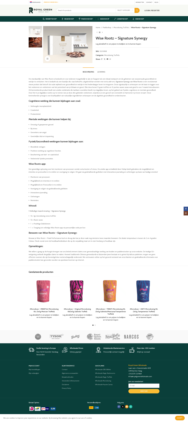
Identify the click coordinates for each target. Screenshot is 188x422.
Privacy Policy (66, 388)
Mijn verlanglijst (34, 373)
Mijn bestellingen (34, 369)
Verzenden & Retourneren (70, 381)
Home (98, 27)
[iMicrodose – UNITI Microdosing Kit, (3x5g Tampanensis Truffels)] (143, 291)
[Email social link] (128, 2)
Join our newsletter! (135, 381)
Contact (64, 369)
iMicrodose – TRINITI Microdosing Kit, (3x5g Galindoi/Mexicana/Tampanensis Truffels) (110, 311)
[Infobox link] (44, 351)
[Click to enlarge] (47, 58)
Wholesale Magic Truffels (103, 377)
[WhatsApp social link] (131, 2)
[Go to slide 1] (66, 60)
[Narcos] (131, 336)
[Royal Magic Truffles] (112, 336)
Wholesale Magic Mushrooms (105, 373)
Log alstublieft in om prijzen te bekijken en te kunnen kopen (118, 44)
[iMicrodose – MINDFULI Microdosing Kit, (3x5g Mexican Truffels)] (44, 291)
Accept (180, 418)
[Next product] (102, 32)
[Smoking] (75, 336)
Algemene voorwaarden (70, 373)
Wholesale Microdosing (103, 381)
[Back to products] (99, 32)
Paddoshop (107, 27)
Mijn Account (34, 366)
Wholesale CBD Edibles (103, 369)
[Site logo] (41, 10)
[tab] (88, 70)
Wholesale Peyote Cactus (104, 384)
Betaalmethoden (67, 377)
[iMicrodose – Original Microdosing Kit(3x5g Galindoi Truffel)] (77, 291)
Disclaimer (65, 384)
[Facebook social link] (122, 2)
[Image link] (43, 409)
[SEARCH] (137, 10)
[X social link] (125, 2)
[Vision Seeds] (38, 336)
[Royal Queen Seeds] (94, 336)
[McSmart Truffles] (150, 336)
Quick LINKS (99, 366)
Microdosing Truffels (121, 27)
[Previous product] (97, 32)
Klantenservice (68, 366)
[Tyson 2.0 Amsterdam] (56, 336)
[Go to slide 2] (68, 60)
